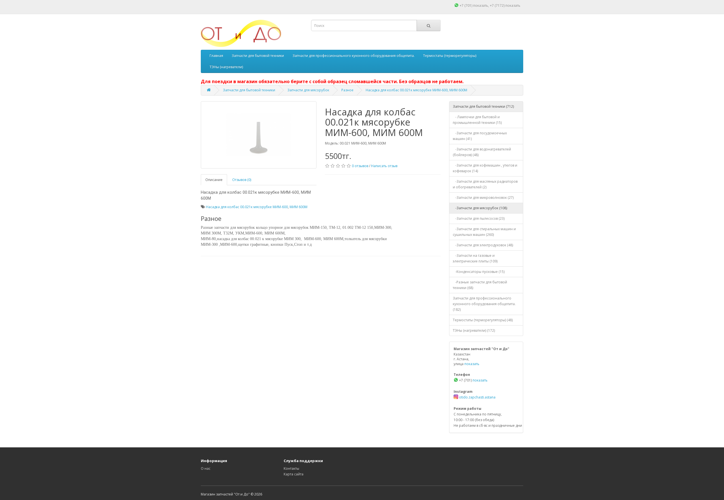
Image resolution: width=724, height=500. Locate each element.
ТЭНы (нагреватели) (226, 66)
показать (480, 5)
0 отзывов (360, 165)
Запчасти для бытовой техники (258, 55)
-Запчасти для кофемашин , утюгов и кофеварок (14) (485, 168)
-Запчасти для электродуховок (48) (483, 245)
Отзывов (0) (241, 179)
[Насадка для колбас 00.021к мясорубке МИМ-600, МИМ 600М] (258, 135)
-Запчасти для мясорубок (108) (480, 208)
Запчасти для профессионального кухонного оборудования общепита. (353, 55)
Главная (216, 55)
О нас (205, 468)
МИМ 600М (298, 206)
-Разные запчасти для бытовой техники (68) (480, 285)
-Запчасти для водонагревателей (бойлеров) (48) (482, 152)
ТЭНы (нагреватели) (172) (474, 330)
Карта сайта (293, 474)
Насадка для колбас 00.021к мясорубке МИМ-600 (247, 206)
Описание (214, 179)
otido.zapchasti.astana (476, 397)
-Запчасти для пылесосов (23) (479, 218)
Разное (347, 90)
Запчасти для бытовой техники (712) (483, 106)
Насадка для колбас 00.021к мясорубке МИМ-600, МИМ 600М (416, 90)
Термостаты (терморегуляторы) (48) (483, 320)
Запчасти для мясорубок (308, 90)
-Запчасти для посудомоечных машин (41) (480, 136)
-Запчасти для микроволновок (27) (483, 197)
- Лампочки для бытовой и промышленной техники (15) (477, 120)
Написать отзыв (384, 165)
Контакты (291, 468)
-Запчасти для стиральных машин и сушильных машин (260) (484, 232)
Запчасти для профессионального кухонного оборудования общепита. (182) (484, 304)
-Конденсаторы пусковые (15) (479, 271)
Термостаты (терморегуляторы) (449, 55)
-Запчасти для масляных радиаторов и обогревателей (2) (485, 184)
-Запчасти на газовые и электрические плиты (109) (475, 258)
